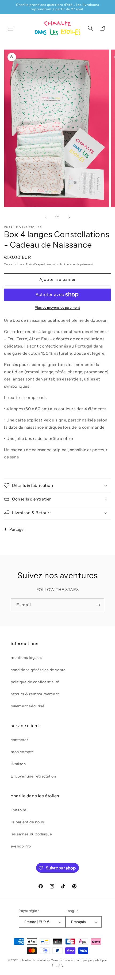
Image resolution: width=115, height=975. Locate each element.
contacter (19, 739)
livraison (18, 763)
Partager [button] (17, 529)
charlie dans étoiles (35, 960)
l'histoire (18, 810)
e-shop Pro (21, 846)
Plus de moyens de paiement (57, 307)
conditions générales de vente (38, 669)
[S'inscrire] (98, 605)
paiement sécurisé (27, 706)
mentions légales (26, 657)
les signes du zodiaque (31, 834)
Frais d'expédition (38, 264)
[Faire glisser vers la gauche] (46, 217)
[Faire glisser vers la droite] (69, 217)
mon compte (22, 751)
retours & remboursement (35, 694)
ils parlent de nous (27, 822)
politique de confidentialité (35, 681)
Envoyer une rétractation (33, 776)
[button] (11, 28)
